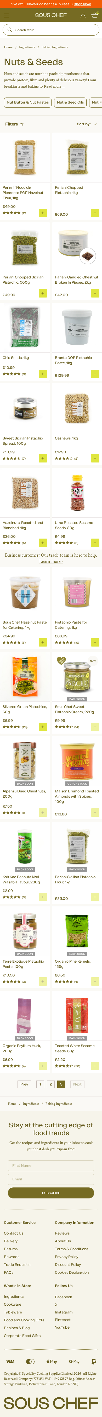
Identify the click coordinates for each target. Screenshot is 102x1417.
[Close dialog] (96, 681)
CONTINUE (75, 723)
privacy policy (89, 730)
